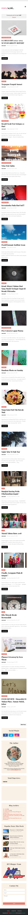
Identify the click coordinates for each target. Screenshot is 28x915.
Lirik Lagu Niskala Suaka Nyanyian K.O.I (17, 848)
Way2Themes (13, 912)
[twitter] (11, 735)
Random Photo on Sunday (12, 370)
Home (8, 910)
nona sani (4, 45)
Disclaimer (20, 910)
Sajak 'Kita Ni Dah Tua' (10, 452)
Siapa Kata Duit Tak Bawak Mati (12, 411)
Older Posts (23, 724)
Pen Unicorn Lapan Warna (12, 331)
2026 (5, 809)
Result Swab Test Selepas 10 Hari (12, 125)
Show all (14, 17)
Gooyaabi (23, 912)
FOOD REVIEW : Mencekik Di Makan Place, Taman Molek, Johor (13, 701)
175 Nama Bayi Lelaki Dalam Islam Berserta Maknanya (17, 854)
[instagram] (16, 735)
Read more (4, 58)
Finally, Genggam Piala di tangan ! (11, 574)
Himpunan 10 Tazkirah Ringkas (17, 830)
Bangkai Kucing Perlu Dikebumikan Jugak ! (10, 492)
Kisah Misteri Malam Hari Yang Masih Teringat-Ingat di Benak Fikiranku (13, 288)
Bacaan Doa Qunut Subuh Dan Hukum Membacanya (16, 836)
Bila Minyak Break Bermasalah (9, 616)
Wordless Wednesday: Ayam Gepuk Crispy (12, 814)
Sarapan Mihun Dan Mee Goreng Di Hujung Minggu (17, 842)
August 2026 (7, 810)
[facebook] (5, 735)
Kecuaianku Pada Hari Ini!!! (12, 205)
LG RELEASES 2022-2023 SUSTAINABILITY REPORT (12, 41)
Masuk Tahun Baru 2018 (11, 533)
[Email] (22, 735)
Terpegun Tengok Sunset (11, 84)
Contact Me (14, 910)
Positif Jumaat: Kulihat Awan (13, 245)
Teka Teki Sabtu (8, 166)
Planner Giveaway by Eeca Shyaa (12, 658)
